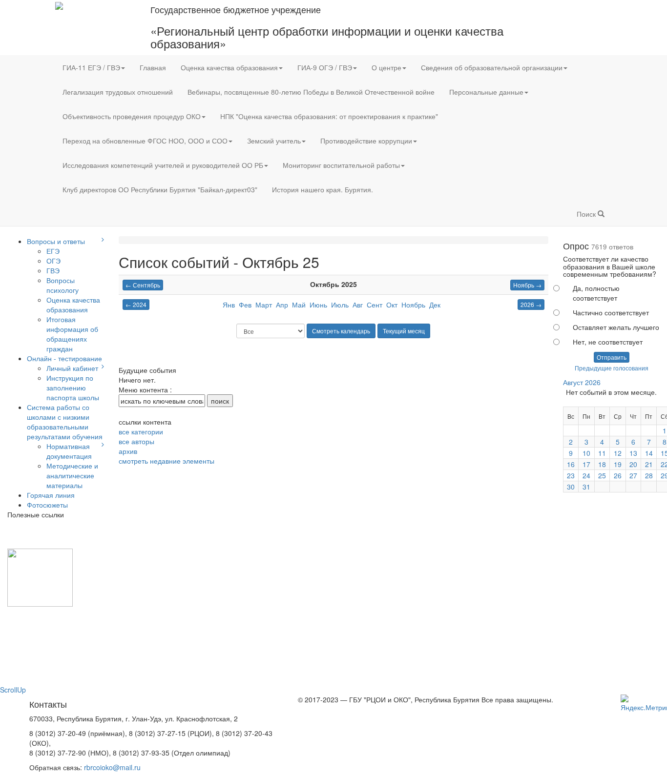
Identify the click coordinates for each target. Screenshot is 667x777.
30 (571, 486)
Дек (434, 304)
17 (586, 464)
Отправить (611, 357)
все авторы (136, 441)
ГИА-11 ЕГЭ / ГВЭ (91, 67)
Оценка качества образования (229, 67)
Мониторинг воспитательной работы (341, 165)
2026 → (531, 304)
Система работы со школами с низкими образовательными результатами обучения (65, 421)
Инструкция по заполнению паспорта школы (72, 387)
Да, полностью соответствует (596, 293)
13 (633, 453)
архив (128, 451)
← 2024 (135, 304)
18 (602, 464)
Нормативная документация (69, 451)
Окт (391, 304)
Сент (374, 304)
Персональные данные (486, 92)
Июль (340, 304)
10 (586, 453)
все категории (141, 431)
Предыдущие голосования (611, 368)
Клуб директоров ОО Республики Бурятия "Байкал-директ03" (160, 189)
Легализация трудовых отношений (118, 92)
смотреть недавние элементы (166, 461)
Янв (229, 304)
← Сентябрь (142, 285)
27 (633, 475)
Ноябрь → (527, 285)
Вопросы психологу (62, 285)
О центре (386, 67)
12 (618, 453)
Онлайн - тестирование (64, 358)
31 (586, 486)
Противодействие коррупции (366, 140)
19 (618, 464)
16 (571, 464)
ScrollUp (13, 690)
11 (602, 453)
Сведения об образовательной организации (492, 67)
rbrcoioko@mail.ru (112, 767)
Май (299, 304)
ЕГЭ (53, 251)
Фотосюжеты (47, 505)
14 (649, 453)
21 (649, 464)
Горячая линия (51, 495)
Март (263, 304)
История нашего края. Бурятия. (322, 189)
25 (602, 475)
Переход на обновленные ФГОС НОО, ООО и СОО (145, 140)
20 (633, 464)
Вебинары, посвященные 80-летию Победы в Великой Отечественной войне (311, 92)
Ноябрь (413, 304)
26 (618, 475)
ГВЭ (53, 270)
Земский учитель (274, 140)
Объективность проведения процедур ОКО (132, 116)
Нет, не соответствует (608, 342)
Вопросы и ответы (56, 241)
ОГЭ (53, 261)
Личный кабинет (72, 368)
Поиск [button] (587, 214)
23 (571, 475)
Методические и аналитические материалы (72, 475)
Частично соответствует (611, 312)
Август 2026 (582, 382)
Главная (153, 67)
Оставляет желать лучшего (616, 327)
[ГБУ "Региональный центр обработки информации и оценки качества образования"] (59, 5)
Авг (358, 304)
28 (649, 475)
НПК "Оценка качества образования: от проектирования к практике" (329, 116)
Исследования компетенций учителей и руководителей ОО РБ (163, 165)
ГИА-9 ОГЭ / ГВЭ (324, 67)
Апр (282, 304)
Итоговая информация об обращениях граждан (72, 333)
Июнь (318, 304)
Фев (245, 304)
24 (586, 475)
